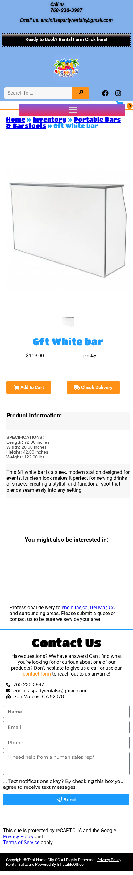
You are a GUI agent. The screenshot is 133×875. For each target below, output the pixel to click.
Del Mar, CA (102, 607)
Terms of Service (21, 842)
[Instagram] (118, 93)
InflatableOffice (70, 864)
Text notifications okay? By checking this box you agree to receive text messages (63, 784)
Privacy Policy (18, 837)
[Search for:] (39, 93)
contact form (37, 674)
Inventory (49, 119)
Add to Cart (31, 387)
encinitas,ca (75, 607)
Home (15, 119)
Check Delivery (96, 387)
